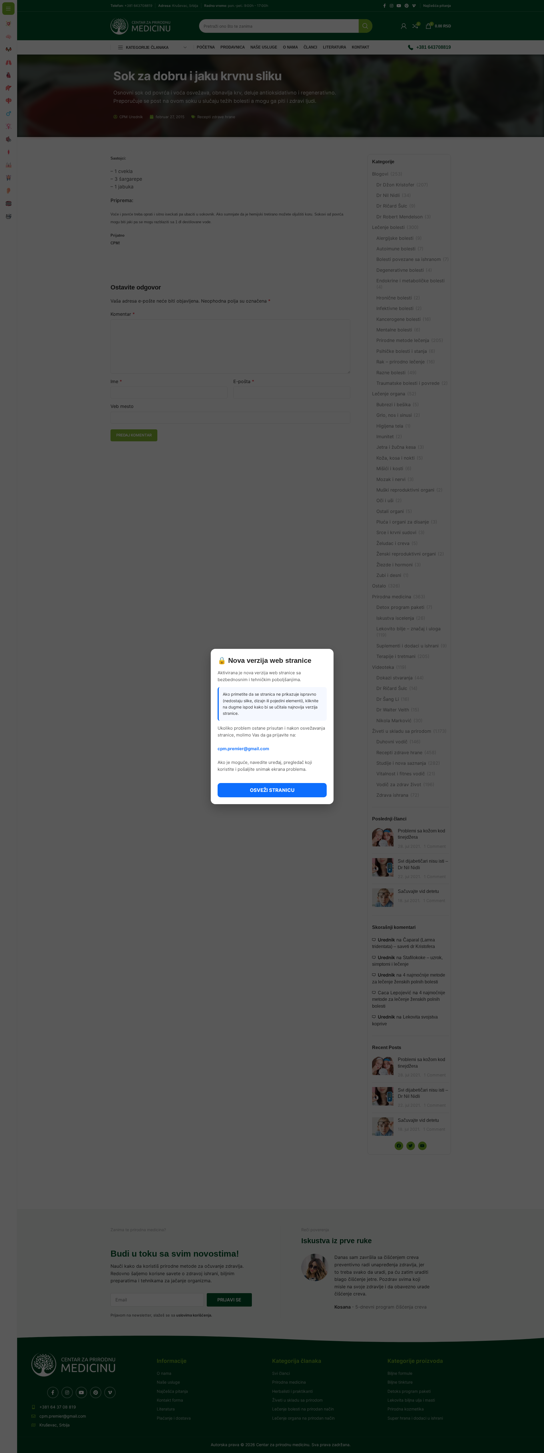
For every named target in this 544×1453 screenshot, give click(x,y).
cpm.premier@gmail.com (243, 748)
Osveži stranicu (272, 790)
